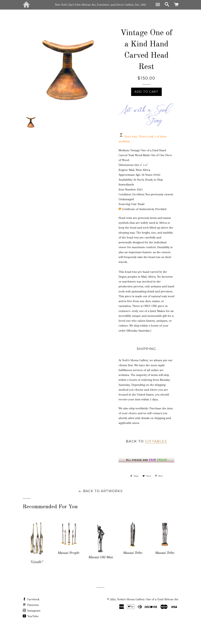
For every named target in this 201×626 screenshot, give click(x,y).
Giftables (156, 441)
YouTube (32, 616)
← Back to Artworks (101, 491)
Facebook (33, 599)
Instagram (33, 610)
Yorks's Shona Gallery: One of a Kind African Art (147, 599)
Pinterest (33, 605)
